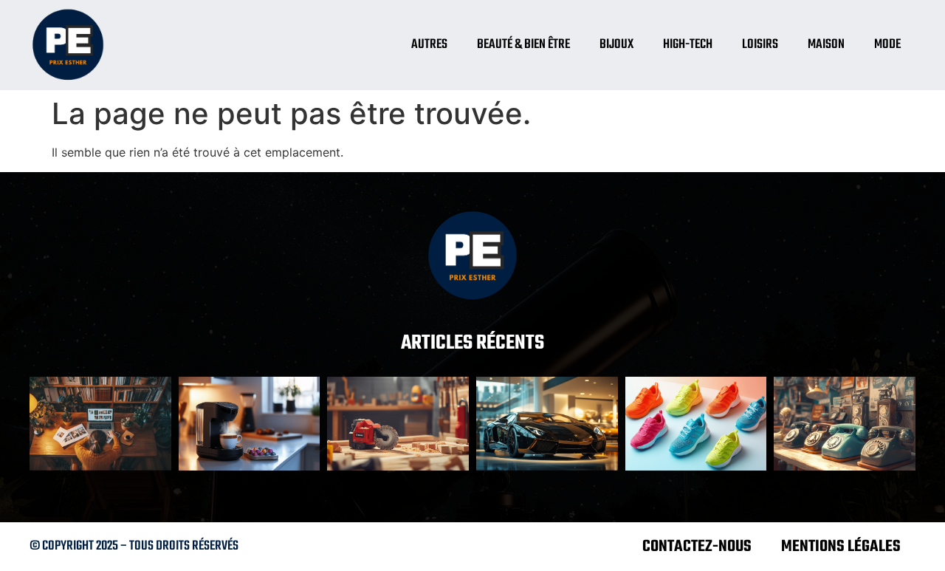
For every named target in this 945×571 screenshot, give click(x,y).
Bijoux (616, 44)
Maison (826, 44)
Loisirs (760, 44)
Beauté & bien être (523, 44)
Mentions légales (841, 546)
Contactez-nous (697, 546)
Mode (887, 44)
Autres (429, 44)
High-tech (687, 44)
